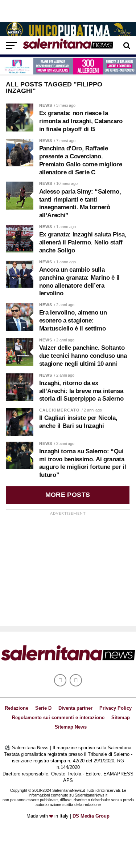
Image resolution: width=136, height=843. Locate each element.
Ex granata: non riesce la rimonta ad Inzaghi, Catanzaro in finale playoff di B (81, 121)
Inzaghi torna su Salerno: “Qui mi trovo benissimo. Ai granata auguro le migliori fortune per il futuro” (82, 463)
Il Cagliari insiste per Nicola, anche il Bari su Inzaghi (78, 421)
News (45, 105)
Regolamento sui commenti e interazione (58, 717)
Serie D (43, 708)
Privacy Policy (115, 708)
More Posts (67, 494)
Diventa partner (75, 708)
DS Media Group (91, 816)
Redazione (16, 708)
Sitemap (120, 717)
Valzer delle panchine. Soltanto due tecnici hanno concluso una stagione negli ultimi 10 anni (83, 355)
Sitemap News (71, 727)
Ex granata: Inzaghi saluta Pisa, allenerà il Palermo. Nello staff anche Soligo (82, 242)
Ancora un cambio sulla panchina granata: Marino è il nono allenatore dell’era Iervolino (79, 281)
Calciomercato (59, 410)
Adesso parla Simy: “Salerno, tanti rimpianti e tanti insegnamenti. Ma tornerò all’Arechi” (80, 203)
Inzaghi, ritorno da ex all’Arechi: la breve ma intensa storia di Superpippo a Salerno (81, 391)
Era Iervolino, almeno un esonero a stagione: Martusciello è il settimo (73, 320)
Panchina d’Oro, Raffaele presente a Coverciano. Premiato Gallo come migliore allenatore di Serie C (80, 160)
